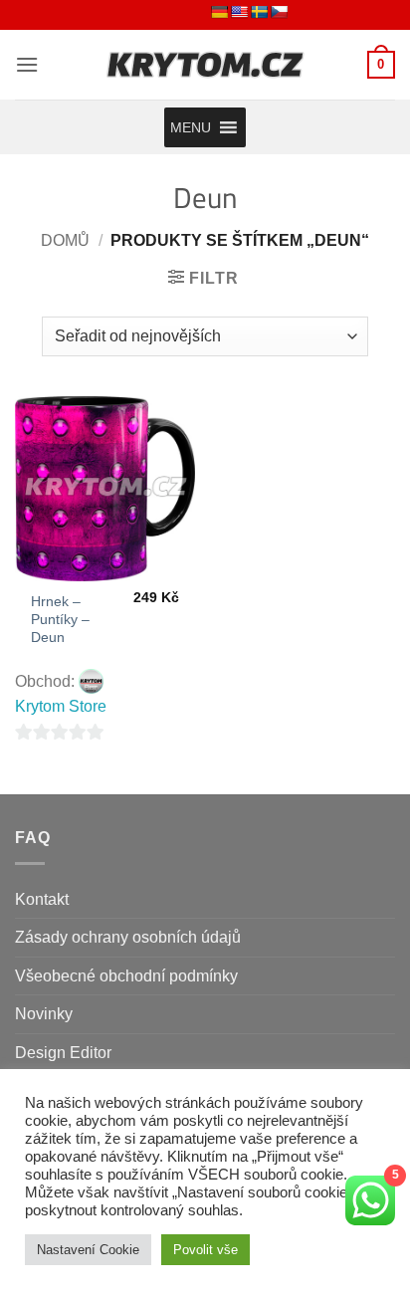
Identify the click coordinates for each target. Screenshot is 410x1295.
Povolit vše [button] (205, 1249)
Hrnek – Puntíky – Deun (60, 619)
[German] (219, 12)
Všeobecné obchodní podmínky (126, 976)
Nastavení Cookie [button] (88, 1249)
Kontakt (42, 899)
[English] (239, 12)
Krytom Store (60, 706)
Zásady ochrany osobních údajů (128, 937)
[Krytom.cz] (205, 65)
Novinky (44, 1013)
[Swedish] (259, 12)
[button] (27, 64)
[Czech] (279, 12)
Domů (65, 240)
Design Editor (63, 1052)
